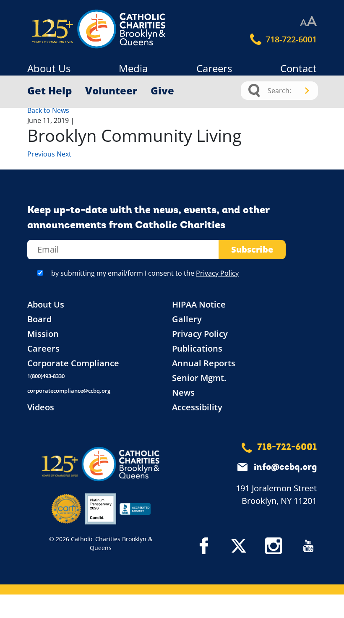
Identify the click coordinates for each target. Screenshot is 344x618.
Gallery (187, 319)
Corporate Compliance (73, 363)
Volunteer (111, 90)
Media (133, 68)
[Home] (63, 29)
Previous (42, 154)
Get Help (49, 90)
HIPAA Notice (199, 304)
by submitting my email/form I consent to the (145, 273)
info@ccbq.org (285, 467)
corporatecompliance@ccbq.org (68, 390)
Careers (214, 68)
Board (39, 319)
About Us (48, 68)
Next (64, 154)
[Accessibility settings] (308, 21)
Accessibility (197, 407)
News (183, 392)
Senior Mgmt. (199, 377)
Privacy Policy (217, 273)
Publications (197, 348)
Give (162, 90)
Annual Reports (203, 363)
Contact (298, 68)
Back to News (48, 110)
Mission (43, 333)
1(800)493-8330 (46, 376)
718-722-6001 (290, 39)
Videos (40, 407)
